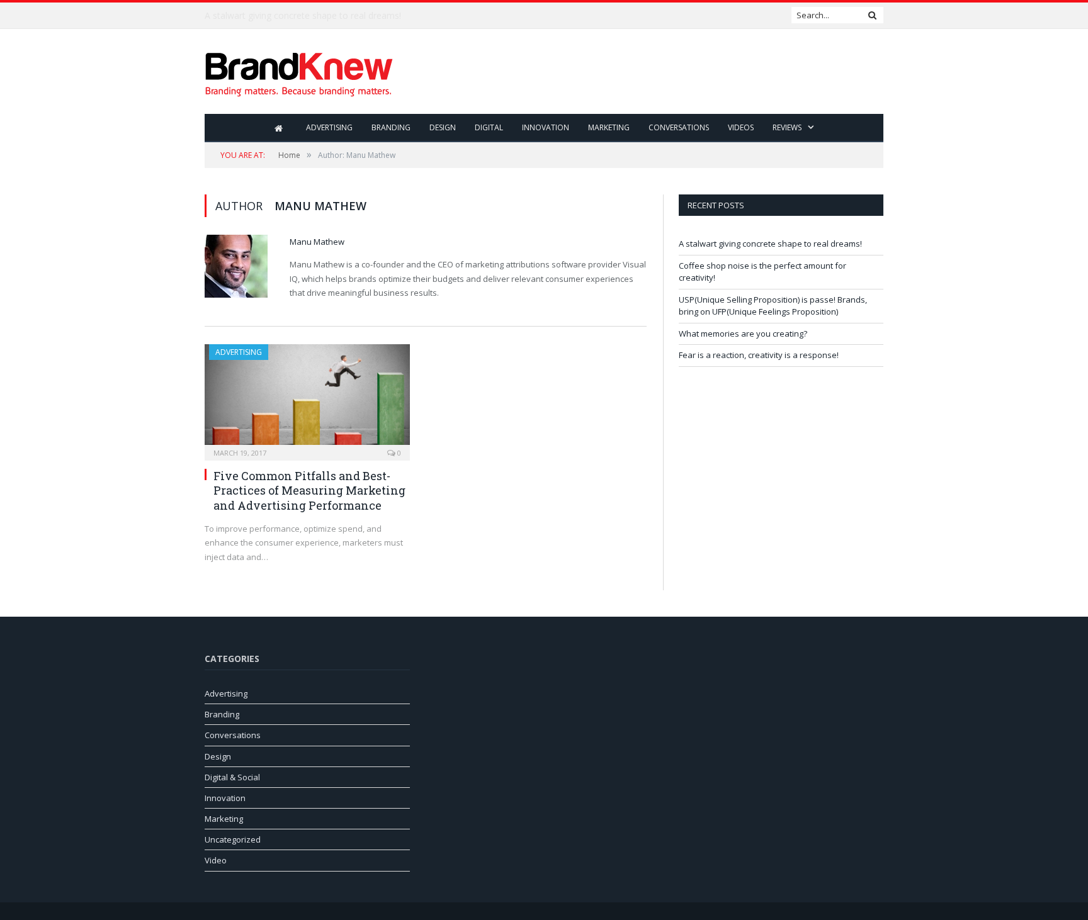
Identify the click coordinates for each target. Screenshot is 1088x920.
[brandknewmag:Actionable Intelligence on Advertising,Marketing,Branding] (299, 71)
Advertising (329, 127)
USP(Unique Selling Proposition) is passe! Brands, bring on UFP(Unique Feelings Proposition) (773, 306)
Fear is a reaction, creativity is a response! (759, 355)
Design (442, 127)
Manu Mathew (317, 241)
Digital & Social (232, 777)
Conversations (679, 127)
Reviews (787, 127)
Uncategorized (233, 839)
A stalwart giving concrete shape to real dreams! (770, 243)
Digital (489, 127)
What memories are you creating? (743, 333)
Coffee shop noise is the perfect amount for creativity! (315, 15)
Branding (391, 127)
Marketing (609, 127)
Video (216, 860)
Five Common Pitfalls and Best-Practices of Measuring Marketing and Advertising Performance (309, 490)
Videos (741, 127)
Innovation (545, 127)
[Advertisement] (654, 72)
